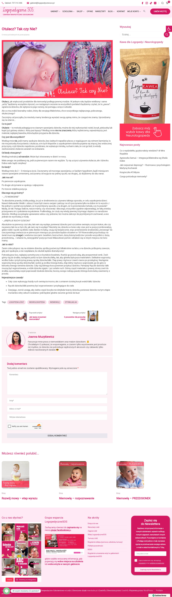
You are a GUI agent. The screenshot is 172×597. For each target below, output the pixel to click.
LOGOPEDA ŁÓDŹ (16, 302)
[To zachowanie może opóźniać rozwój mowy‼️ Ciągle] (21, 549)
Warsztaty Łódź (93, 527)
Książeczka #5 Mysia (129, 172)
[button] (169, 29)
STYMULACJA (71, 302)
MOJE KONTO (133, 11)
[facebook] (142, 3)
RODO (90, 549)
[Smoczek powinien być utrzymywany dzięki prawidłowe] (34, 567)
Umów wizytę (160, 11)
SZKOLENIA (67, 11)
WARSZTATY (100, 11)
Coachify (124, 590)
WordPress (148, 590)
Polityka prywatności (95, 546)
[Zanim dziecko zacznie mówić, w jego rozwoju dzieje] (21, 532)
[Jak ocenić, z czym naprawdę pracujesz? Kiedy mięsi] (34, 549)
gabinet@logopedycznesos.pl (42, 3)
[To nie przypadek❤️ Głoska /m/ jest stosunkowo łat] (34, 532)
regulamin (142, 563)
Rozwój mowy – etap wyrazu (19, 498)
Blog (3, 493)
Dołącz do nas (93, 523)
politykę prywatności (157, 563)
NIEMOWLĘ (55, 302)
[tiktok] (151, 3)
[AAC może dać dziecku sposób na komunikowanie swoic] (21, 567)
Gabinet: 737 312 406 (13, 3)
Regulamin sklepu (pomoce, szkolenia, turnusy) (105, 542)
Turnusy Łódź (93, 538)
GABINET (54, 11)
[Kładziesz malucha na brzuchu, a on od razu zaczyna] (8, 567)
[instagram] (147, 3)
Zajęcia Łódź (92, 531)
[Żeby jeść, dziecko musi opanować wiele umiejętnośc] (8, 549)
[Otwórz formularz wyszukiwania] (162, 3)
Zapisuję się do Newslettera (150, 569)
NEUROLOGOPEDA (37, 302)
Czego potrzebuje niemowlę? (133, 176)
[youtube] (155, 3)
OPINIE (90, 11)
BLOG (110, 11)
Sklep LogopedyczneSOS (97, 534)
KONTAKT (121, 11)
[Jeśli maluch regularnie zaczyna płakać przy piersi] (8, 532)
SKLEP (79, 11)
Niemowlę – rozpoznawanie (76, 498)
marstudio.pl (92, 590)
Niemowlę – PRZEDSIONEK (133, 498)
